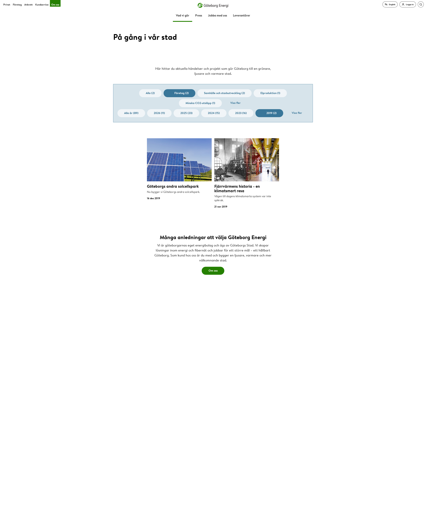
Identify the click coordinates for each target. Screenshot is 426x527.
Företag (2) (181, 93)
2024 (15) (214, 113)
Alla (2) (150, 93)
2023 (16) (241, 113)
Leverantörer (241, 15)
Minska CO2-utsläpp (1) (200, 103)
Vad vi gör (182, 15)
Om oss (55, 4)
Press (198, 15)
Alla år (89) (131, 113)
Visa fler (235, 103)
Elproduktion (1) (270, 93)
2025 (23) (186, 113)
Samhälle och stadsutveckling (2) (224, 93)
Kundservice (42, 4)
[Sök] (421, 4)
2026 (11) (159, 113)
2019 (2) (271, 113)
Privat (6, 4)
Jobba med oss (217, 15)
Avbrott (28, 4)
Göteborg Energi (213, 5)
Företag (17, 4)
